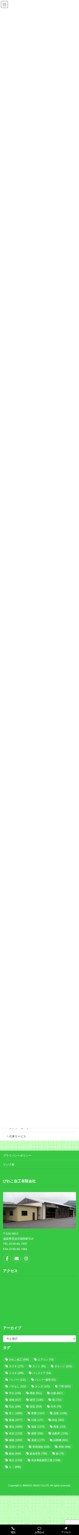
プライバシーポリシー (17, 1155)
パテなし (17, 1386)
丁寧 (64, 1386)
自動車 (60, 1433)
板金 (58, 1420)
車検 (64, 1446)
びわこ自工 (19, 1359)
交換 (57, 1393)
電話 (13, 1532)
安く (15, 1413)
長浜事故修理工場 (45, 1460)
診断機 (60, 1440)
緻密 (37, 1433)
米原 (15, 1433)
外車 (56, 1406)
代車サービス (17, 1136)
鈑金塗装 (38, 1453)
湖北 (15, 1426)
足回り (16, 1446)
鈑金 (15, 1453)
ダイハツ (63, 1366)
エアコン (45, 1359)
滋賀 (38, 1426)
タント (39, 1366)
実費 (38, 1413)
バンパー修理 (45, 1379)
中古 (15, 1393)
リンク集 (8, 1164)
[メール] (17, 1259)
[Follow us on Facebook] (7, 1259)
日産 (37, 1420)
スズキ (16, 1366)
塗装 (36, 1406)
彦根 (60, 1413)
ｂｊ (15, 1466)
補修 (15, 1440)
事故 (36, 1393)
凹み (15, 1406)
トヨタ (16, 1373)
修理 (36, 1399)
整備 (15, 1420)
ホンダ (42, 1386)
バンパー (17, 1379)
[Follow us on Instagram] (26, 1259)
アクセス (66, 1532)
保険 (15, 1399)
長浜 (15, 1460)
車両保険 (41, 1446)
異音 (59, 1426)
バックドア (41, 1373)
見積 (38, 1440)
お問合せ (39, 1532)
